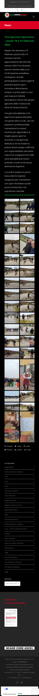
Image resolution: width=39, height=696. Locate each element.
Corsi (6, 477)
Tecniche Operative (10, 557)
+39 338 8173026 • (23, 2)
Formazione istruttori (11, 491)
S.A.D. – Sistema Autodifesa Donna (15, 529)
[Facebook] (17, 10)
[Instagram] (22, 10)
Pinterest (9, 450)
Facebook (9, 446)
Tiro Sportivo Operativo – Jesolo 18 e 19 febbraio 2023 (19, 40)
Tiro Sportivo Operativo (12, 567)
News (6, 515)
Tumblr (27, 446)
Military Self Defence (11, 510)
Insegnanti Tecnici (10, 500)
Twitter (19, 446)
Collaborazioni (9, 467)
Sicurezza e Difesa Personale (13, 543)
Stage (6, 553)
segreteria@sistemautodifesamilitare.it (19, 6)
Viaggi (6, 572)
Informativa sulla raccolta (12, 694)
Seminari (7, 534)
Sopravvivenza (9, 548)
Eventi (6, 486)
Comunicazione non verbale (13, 472)
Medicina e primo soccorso (13, 505)
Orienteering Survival (11, 519)
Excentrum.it (23, 662)
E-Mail (28, 450)
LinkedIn (19, 450)
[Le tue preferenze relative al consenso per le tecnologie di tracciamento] (10, 694)
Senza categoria (9, 538)
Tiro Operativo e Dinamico (13, 562)
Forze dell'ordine (9, 496)
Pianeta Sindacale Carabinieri (13, 524)
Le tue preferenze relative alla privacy (21, 689)
